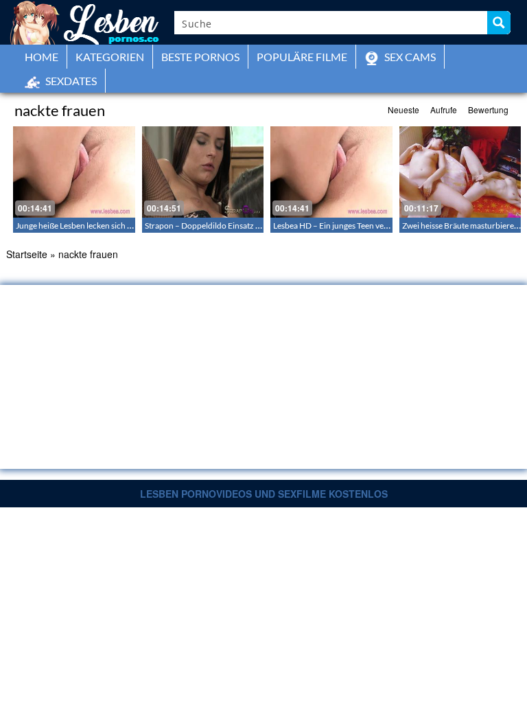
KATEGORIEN (109, 56)
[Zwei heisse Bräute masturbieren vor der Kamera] (460, 172)
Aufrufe (443, 109)
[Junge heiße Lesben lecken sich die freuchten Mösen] (74, 172)
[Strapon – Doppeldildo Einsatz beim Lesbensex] (203, 172)
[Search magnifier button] (499, 22)
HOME (41, 56)
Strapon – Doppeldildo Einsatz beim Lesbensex (228, 225)
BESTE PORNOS (200, 56)
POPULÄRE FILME (302, 56)
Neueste (403, 109)
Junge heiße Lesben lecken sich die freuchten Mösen (108, 225)
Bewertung (488, 109)
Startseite (26, 254)
